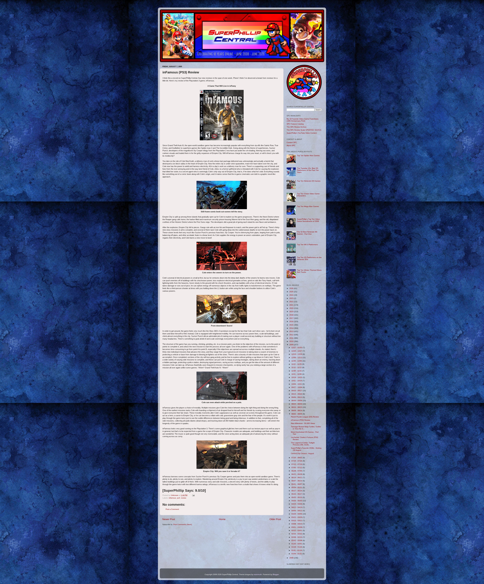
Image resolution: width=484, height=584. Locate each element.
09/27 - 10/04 (297, 387)
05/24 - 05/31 (297, 487)
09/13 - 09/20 (297, 394)
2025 (291, 292)
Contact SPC (292, 142)
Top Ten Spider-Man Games (308, 156)
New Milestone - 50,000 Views (303, 423)
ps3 (178, 498)
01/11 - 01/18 (296, 550)
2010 (291, 341)
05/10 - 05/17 (297, 494)
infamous (172, 498)
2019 (291, 312)
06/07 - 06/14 (297, 481)
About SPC (291, 145)
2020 (291, 308)
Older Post (275, 519)
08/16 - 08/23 (297, 407)
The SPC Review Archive (296, 127)
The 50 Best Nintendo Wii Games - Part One (307, 233)
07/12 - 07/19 (297, 464)
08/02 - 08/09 (297, 414)
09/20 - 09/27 (297, 391)
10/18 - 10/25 (297, 377)
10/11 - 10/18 (296, 381)
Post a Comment (172, 509)
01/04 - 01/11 (296, 554)
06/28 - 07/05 (297, 471)
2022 (291, 302)
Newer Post (168, 519)
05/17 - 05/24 (297, 491)
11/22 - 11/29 (296, 364)
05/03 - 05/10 (297, 497)
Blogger (276, 574)
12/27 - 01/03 (297, 348)
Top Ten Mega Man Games (308, 206)
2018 (291, 315)
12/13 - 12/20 (297, 354)
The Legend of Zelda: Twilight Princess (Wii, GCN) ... (303, 444)
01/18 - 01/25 (297, 547)
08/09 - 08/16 (297, 410)
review (183, 498)
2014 (291, 328)
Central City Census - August (302, 453)
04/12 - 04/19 (297, 507)
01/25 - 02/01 (297, 544)
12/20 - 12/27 (297, 351)
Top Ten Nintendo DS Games (308, 181)
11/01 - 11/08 (296, 374)
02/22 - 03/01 (297, 530)
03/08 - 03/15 (297, 524)
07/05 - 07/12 (297, 468)
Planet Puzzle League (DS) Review (305, 417)
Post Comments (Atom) (182, 524)
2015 (291, 325)
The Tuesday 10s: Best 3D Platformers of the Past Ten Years (308, 170)
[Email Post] (193, 495)
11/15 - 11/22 (296, 367)
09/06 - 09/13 (297, 397)
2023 (291, 298)
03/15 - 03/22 (297, 521)
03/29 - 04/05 (297, 514)
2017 (291, 318)
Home (222, 519)
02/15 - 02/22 (297, 534)
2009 (291, 345)
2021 (291, 305)
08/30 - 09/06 (297, 401)
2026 (291, 288)
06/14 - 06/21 (297, 477)
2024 (291, 295)
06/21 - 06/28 (297, 474)
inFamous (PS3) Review (300, 420)
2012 (291, 335)
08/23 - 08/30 (297, 404)
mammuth (258, 574)
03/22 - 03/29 (297, 517)
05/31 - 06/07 (297, 484)
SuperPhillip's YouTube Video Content (302, 133)
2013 (291, 331)
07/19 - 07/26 (297, 461)
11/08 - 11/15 (296, 371)
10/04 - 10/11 (296, 384)
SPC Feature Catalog (295, 124)
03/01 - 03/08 (297, 527)
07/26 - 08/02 (297, 458)
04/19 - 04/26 (297, 504)
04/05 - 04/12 (297, 511)
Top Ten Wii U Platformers (307, 245)
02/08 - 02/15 (297, 537)
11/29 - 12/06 (296, 361)
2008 (291, 558)
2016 (291, 321)
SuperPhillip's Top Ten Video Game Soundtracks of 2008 (308, 220)
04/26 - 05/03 (297, 501)
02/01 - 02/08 (297, 540)
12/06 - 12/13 (297, 357)
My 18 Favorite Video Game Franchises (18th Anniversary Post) (302, 120)
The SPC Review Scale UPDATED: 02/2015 (304, 130)
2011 (291, 338)
